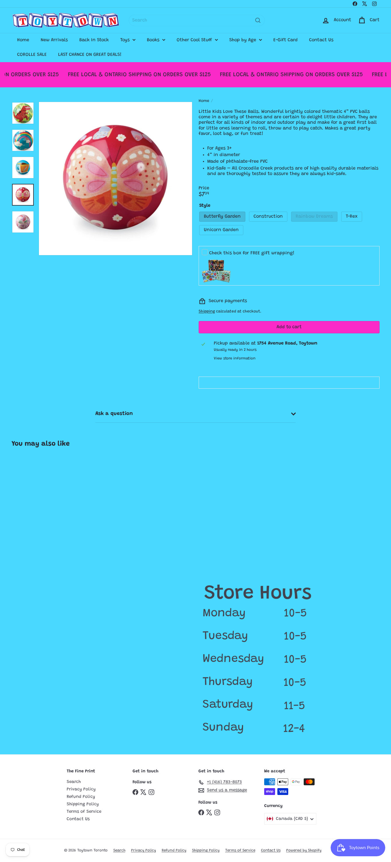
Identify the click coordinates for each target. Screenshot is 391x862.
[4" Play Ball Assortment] (42, 504)
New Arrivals (54, 40)
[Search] (258, 20)
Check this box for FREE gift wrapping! (252, 253)
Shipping (207, 312)
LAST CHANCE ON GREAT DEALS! (90, 54)
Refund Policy (81, 797)
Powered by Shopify (303, 850)
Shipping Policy (83, 804)
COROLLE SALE (32, 54)
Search (74, 782)
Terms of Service (84, 812)
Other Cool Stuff (195, 40)
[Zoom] (115, 178)
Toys (125, 40)
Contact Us (321, 40)
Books (154, 40)
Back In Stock (94, 40)
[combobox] (197, 20)
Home (23, 40)
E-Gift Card (285, 40)
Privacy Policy (81, 789)
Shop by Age (243, 40)
